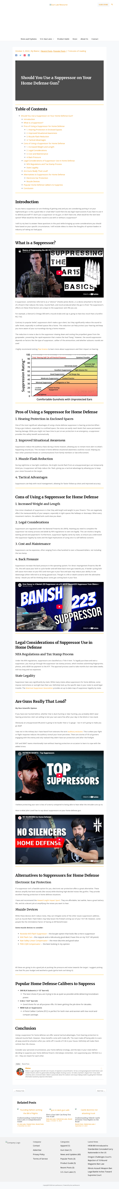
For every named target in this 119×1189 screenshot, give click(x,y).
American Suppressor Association (39, 688)
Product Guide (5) (68, 1163)
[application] (53, 39)
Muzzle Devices (33, 181)
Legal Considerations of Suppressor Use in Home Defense (49, 160)
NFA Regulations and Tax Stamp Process (44, 164)
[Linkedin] (29, 55)
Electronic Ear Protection (37, 178)
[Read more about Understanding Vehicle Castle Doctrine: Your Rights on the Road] (88, 1111)
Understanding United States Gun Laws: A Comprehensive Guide (29, 1120)
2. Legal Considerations (36, 150)
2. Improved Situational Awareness (41, 133)
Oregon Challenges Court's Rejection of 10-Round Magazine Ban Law (99, 1160)
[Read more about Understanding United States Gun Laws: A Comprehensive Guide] (30, 1111)
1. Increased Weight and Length (40, 147)
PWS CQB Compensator (30, 944)
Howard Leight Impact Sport (48, 900)
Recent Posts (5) (67, 1167)
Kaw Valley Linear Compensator (34, 940)
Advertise (37, 1150)
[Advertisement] (59, 23)
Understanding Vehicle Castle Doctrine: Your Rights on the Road (87, 1120)
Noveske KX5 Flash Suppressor (33, 933)
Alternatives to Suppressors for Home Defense (44, 174)
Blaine (28, 1068)
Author (18, 1064)
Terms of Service (40, 1159)
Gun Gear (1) (66, 1150)
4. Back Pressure (33, 157)
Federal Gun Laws (61, 1119)
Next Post (101, 1091)
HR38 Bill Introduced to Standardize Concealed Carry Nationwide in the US (100, 1149)
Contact (36, 1145)
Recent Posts (46, 51)
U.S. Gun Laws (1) (68, 1172)
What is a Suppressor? (33, 122)
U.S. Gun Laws (21, 1124)
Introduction (29, 119)
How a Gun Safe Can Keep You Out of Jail (58, 1116)
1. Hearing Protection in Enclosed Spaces (44, 129)
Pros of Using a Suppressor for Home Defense (44, 126)
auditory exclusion (75, 731)
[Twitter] (20, 55)
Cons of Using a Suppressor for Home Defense (44, 143)
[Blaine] (20, 1071)
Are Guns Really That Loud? (36, 171)
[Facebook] (16, 55)
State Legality (32, 167)
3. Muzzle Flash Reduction (37, 136)
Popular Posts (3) (67, 1159)
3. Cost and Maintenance (37, 154)
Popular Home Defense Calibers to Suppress (43, 185)
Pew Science (43, 349)
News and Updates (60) (70, 1154)
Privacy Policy (39, 1154)
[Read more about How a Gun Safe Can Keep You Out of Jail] (59, 1110)
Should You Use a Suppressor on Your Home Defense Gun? (47, 116)
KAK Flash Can (26, 937)
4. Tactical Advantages (36, 140)
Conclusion (28, 188)
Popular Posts (59, 51)
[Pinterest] (25, 55)
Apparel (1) (65, 1145)
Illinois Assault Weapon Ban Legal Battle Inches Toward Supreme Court (100, 1171)
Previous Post (19, 1091)
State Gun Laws (51, 1119)
